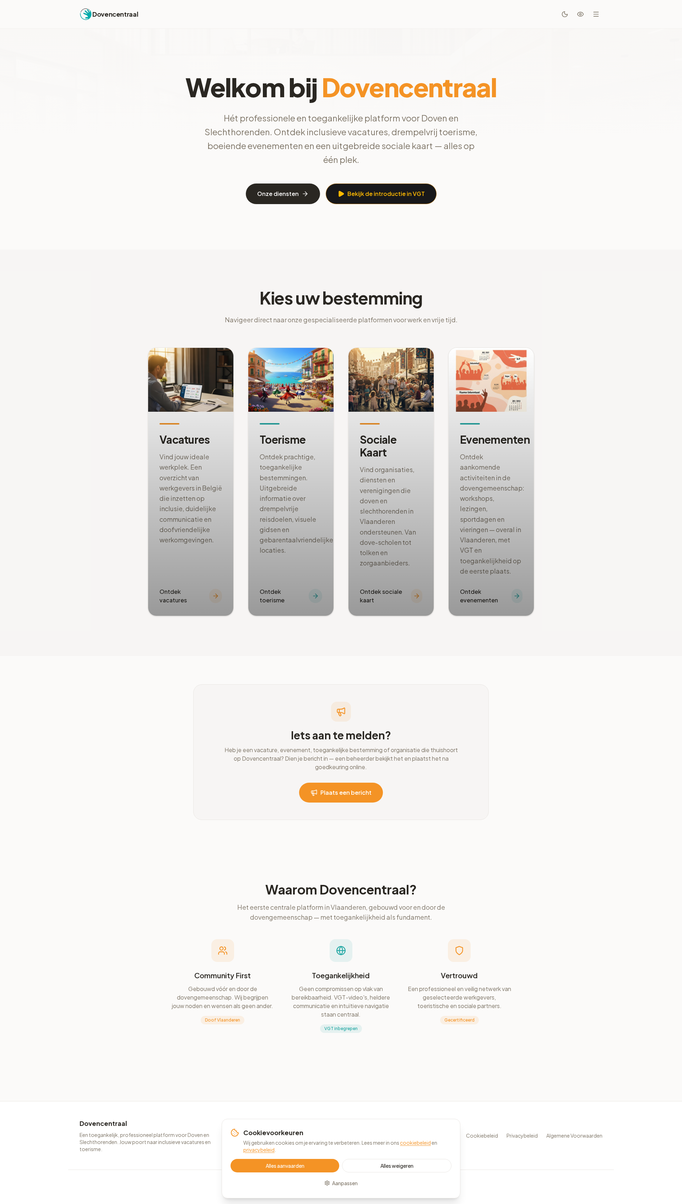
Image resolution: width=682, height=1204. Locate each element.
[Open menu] (596, 14)
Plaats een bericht (346, 792)
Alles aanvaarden (285, 1165)
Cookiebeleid (482, 1135)
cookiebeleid (415, 1142)
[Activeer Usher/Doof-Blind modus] (580, 14)
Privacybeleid (522, 1135)
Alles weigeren (396, 1165)
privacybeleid (259, 1149)
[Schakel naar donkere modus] (564, 14)
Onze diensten (278, 193)
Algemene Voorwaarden (574, 1135)
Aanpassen (345, 1183)
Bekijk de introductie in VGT (386, 193)
